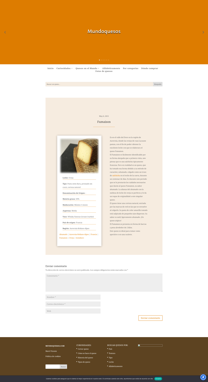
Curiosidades (63, 69)
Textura (112, 353)
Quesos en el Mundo (86, 69)
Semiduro (80, 238)
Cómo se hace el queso (87, 353)
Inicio (50, 69)
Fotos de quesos (104, 71)
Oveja (71, 238)
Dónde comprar (149, 69)
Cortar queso (83, 349)
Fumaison (63, 238)
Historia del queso (85, 357)
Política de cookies (53, 356)
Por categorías (130, 69)
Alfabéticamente (111, 69)
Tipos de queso (84, 362)
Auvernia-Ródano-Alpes (79, 234)
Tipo (110, 357)
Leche (111, 362)
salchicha (116, 175)
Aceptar (158, 379)
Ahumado (63, 234)
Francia (94, 234)
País (110, 349)
